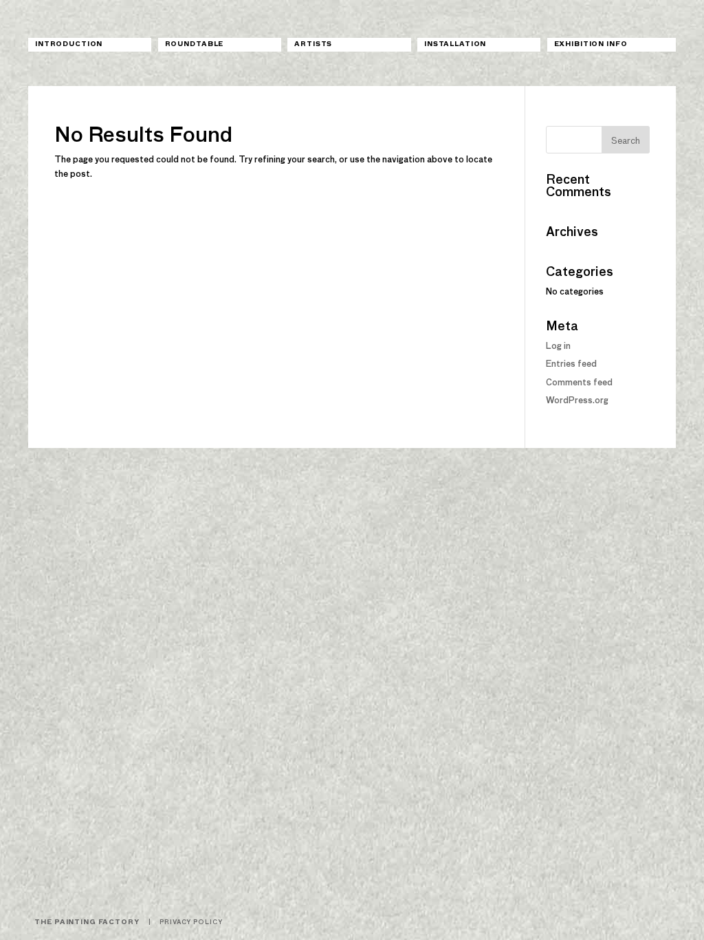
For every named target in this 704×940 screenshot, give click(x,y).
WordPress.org (577, 401)
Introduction (68, 44)
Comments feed (579, 383)
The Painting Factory (86, 922)
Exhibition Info (591, 44)
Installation (455, 44)
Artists (313, 44)
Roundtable (194, 44)
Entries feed (571, 365)
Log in (558, 347)
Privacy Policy (191, 922)
